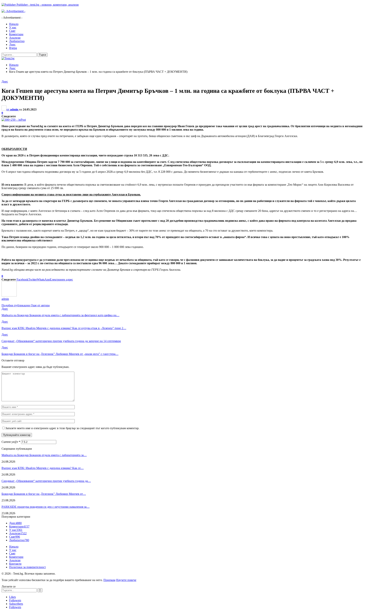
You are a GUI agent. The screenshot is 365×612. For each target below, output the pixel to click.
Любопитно (17, 41)
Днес (12, 44)
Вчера (13, 48)
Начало (13, 24)
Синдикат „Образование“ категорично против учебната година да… (46, 481)
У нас (12, 27)
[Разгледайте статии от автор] (9, 295)
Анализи (15, 37)
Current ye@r (11, 441)
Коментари (16, 34)
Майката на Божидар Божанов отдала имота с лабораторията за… (44, 455)
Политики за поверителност (27, 567)
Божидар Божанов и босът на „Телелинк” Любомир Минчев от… (44, 493)
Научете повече (126, 580)
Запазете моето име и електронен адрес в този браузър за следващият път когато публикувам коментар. (72, 428)
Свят (12, 30)
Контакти (15, 563)
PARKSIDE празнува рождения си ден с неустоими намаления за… (46, 506)
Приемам (109, 580)
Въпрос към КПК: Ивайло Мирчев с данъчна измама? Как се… (43, 468)
